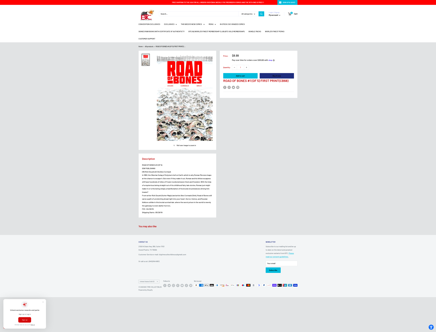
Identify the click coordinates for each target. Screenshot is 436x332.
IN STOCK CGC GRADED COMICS (232, 24)
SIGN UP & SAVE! (289, 2)
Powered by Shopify (146, 290)
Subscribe (273, 270)
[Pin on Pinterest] (229, 87)
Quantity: (227, 67)
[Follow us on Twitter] (169, 285)
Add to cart (240, 76)
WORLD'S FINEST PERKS (274, 31)
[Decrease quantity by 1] (234, 67)
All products (149, 46)
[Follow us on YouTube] (182, 285)
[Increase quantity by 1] (246, 67)
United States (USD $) (147, 281)
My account (274, 15)
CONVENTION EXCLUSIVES (149, 24)
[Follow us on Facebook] (164, 285)
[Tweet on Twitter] (233, 87)
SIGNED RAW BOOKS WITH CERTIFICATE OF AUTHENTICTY (162, 31)
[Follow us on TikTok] (186, 285)
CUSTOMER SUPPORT (147, 39)
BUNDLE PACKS (255, 31)
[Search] (261, 13)
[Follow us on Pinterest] (177, 285)
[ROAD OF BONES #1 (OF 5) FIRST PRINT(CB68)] (146, 60)
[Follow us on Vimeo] (190, 285)
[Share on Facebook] (224, 87)
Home (141, 46)
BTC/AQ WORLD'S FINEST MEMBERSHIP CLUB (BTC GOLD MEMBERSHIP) (216, 31)
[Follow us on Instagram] (173, 285)
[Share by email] (237, 87)
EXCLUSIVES (169, 24)
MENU (211, 24)
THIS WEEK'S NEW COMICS (191, 24)
